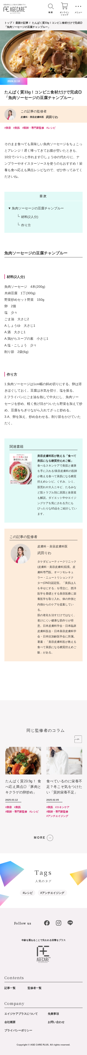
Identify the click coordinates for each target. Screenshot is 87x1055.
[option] (25, 781)
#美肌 (16, 127)
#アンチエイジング (57, 816)
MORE (40, 837)
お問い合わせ (56, 1022)
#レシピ (50, 127)
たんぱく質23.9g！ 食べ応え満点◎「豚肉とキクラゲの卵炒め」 (23, 786)
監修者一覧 (35, 988)
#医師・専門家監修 (33, 127)
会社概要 (10, 1022)
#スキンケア (62, 807)
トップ (8, 22)
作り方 (26, 225)
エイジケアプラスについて (21, 1013)
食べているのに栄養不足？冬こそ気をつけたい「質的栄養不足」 (64, 786)
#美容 (7, 127)
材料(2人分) (29, 217)
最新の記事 (22, 22)
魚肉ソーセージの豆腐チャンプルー (38, 208)
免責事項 (53, 1013)
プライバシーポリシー (18, 1030)
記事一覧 (10, 988)
